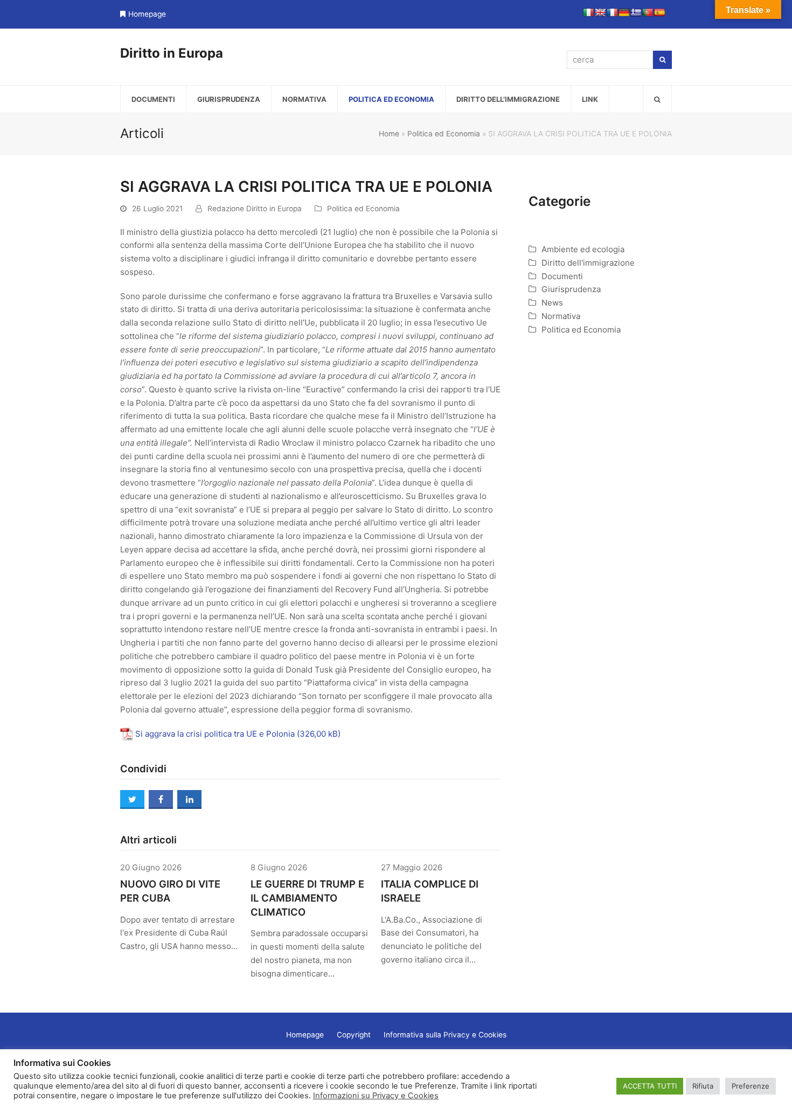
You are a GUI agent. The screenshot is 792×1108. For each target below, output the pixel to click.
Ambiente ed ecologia (582, 249)
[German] (624, 12)
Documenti (562, 276)
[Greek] (635, 12)
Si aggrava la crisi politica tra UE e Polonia (215, 734)
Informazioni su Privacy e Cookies (376, 1095)
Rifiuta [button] (702, 1086)
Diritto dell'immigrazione (588, 263)
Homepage (147, 14)
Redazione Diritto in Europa (254, 208)
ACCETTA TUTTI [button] (650, 1086)
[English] (600, 12)
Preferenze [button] (750, 1086)
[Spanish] (659, 12)
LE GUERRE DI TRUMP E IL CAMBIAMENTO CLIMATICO (307, 898)
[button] (657, 99)
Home (389, 133)
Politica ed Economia (443, 133)
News (552, 302)
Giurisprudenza (571, 289)
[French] (612, 12)
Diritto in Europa (171, 53)
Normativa (560, 316)
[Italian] (588, 12)
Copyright (354, 1034)
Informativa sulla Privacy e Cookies (445, 1034)
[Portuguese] (647, 12)
